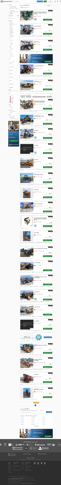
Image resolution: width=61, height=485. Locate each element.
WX (11, 46)
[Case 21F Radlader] (26, 30)
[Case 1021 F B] (26, 295)
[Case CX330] (26, 134)
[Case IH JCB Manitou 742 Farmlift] (26, 252)
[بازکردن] (36, 22)
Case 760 (43, 422)
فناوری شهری (12, 10)
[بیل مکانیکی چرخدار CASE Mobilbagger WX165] (26, 120)
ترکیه (12, 101)
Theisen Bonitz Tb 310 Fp (30, 459)
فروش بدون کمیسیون (14, 140)
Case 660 (43, 417)
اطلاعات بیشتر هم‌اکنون (47, 337)
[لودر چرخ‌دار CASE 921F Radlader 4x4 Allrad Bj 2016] (26, 349)
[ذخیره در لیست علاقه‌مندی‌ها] (51, 12)
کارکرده (11, 107)
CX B (12, 43)
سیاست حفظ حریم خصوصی (29, 483)
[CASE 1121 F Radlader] (26, 207)
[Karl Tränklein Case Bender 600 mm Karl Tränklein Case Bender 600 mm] (26, 221)
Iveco (11, 26)
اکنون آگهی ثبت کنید (48, 61)
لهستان (12, 98)
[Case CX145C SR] (26, 310)
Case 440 (32, 422)
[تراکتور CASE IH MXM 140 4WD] (26, 178)
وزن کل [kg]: (10, 73)
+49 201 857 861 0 (28, 454)
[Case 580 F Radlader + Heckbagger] (26, 363)
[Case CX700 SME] (26, 266)
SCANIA (11, 28)
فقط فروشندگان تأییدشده (13, 118)
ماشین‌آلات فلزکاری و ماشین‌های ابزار (14, 12)
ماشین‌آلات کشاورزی (13, 7)
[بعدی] (32, 15)
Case (11, 20)
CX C (12, 44)
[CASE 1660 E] (26, 378)
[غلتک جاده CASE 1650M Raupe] (26, 85)
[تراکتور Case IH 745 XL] (26, 45)
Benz (11, 22)
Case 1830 (22, 420)
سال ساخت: (10, 63)
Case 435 (32, 420)
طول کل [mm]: (11, 70)
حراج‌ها (11, 112)
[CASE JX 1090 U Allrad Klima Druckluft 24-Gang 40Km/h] (26, 105)
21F (11, 47)
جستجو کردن (40, 1)
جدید (11, 106)
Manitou (11, 36)
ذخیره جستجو (36, 402)
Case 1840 (22, 422)
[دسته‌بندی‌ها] (13, 1)
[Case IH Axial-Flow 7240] (26, 69)
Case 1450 (22, 418)
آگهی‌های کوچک (12, 111)
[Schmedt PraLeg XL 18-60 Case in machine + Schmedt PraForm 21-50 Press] (26, 15)
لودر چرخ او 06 (28, 96)
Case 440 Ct (33, 424)
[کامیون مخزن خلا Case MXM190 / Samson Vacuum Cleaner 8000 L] (26, 280)
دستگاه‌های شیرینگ (22, 459)
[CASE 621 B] (26, 163)
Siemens (12, 29)
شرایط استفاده (23, 483)
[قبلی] (50, 94)
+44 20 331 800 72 (13, 454)
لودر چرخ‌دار (23, 96)
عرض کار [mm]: (11, 77)
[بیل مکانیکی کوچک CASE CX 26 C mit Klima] (26, 393)
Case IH (11, 21)
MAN (11, 25)
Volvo (11, 27)
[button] (18, 15)
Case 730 (43, 420)
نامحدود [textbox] (11, 95)
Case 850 (43, 424)
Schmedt (11, 33)
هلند (12, 99)
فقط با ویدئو (12, 117)
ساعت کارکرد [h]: (11, 66)
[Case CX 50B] (26, 236)
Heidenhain (12, 32)
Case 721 (43, 418)
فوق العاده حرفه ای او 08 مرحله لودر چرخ (39, 96)
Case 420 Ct (33, 417)
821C (12, 53)
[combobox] (14, 95)
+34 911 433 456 (12, 455)
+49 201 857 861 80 (43, 454)
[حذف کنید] (36, 1)
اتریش (12, 100)
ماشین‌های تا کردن (38, 459)
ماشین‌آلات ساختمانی (13, 6)
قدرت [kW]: (10, 80)
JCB (11, 34)
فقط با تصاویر (12, 116)
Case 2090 (22, 424)
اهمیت (49, 5)
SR (10, 50)
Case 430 (32, 418)
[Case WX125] (26, 193)
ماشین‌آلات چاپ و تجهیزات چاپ (14, 9)
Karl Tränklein (12, 35)
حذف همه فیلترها (27, 7)
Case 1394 (22, 417)
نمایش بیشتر (36, 425)
